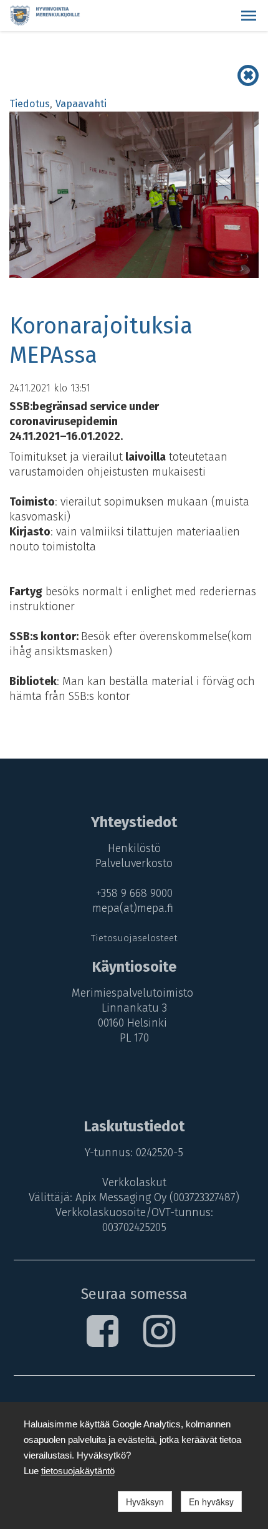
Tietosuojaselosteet (134, 938)
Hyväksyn (145, 1501)
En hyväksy (211, 1501)
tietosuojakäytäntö (78, 1470)
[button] (249, 16)
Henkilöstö (134, 848)
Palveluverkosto (134, 863)
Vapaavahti (81, 104)
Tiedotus (29, 104)
